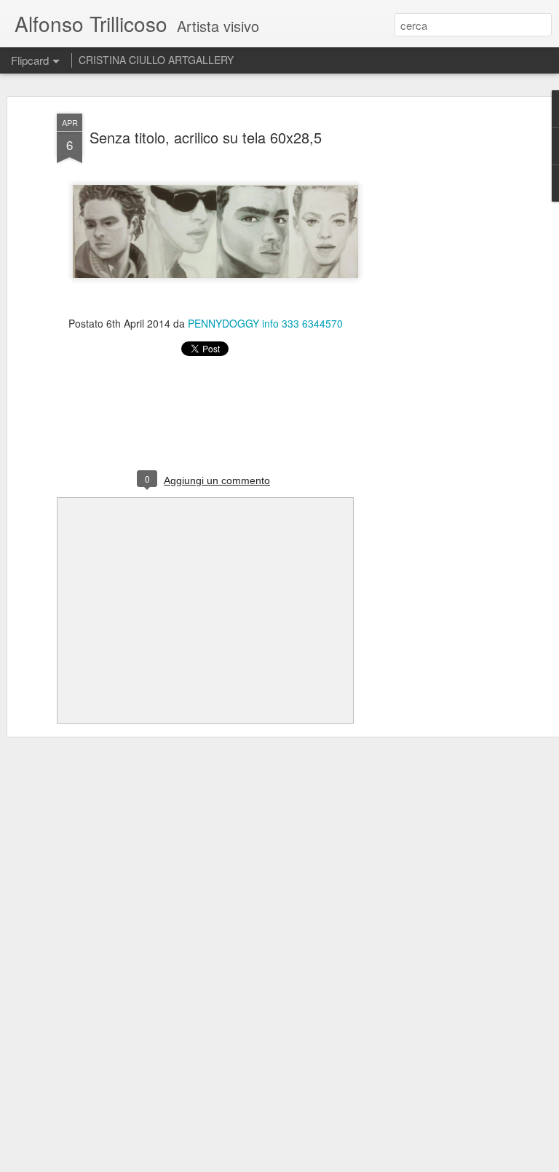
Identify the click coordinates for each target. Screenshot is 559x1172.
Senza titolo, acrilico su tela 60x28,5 (206, 137)
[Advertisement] (434, 342)
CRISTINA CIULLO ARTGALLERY (156, 59)
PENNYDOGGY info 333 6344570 (265, 323)
